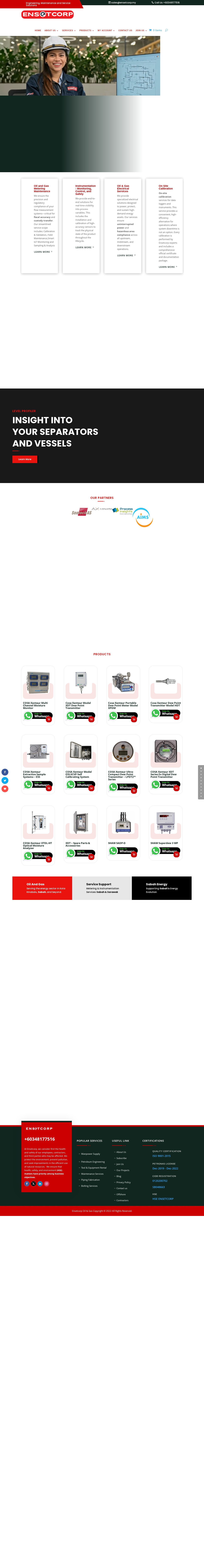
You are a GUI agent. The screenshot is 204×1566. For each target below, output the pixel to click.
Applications (133, 1046)
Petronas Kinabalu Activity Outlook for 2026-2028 (62, 1022)
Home (38, 31)
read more (60, 1040)
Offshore (121, 1220)
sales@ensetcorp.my (123, 2)
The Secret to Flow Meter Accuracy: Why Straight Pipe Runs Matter (137, 1029)
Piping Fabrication (90, 1205)
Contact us (125, 31)
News (71, 1035)
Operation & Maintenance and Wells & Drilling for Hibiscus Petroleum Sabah (100, 1023)
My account (105, 31)
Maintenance (97, 1111)
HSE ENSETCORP (163, 1225)
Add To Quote (49, 719)
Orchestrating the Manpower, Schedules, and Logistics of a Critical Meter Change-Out (101, 1093)
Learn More (42, 251)
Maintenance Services (92, 1199)
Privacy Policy (123, 1208)
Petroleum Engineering (93, 1187)
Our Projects (122, 1195)
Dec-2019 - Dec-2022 (165, 1194)
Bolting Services (89, 1211)
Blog (118, 1202)
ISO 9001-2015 (161, 1182)
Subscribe (121, 1183)
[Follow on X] (33, 1209)
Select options (91, 719)
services (67, 31)
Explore (183, 345)
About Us (50, 31)
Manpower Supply (90, 1179)
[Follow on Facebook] (26, 1209)
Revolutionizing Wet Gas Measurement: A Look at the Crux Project (138, 1115)
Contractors (122, 1226)
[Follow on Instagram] (46, 1209)
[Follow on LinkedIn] (40, 1209)
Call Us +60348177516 (167, 2)
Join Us (140, 31)
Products (85, 31)
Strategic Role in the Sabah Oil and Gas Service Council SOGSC (66, 1074)
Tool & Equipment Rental (93, 1193)
